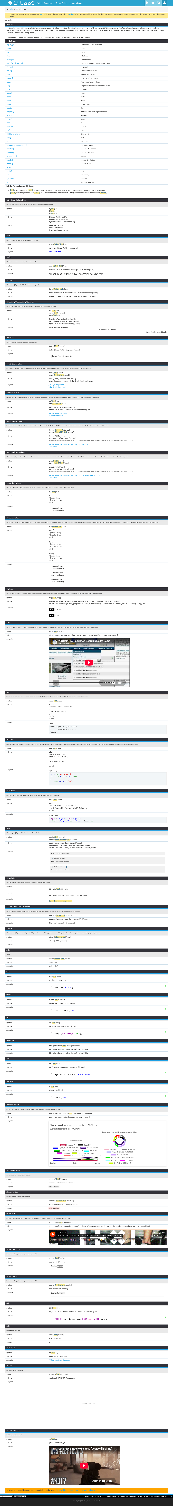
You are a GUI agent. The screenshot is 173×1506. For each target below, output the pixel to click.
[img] (8, 89)
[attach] (9, 115)
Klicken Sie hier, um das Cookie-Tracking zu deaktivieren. (76, 1490)
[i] (10, 45)
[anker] (9, 119)
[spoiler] (9, 160)
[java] (8, 138)
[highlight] (10, 60)
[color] (9, 49)
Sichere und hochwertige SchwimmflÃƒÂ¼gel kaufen (135, 1496)
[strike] (9, 171)
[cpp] (8, 123)
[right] (13, 63)
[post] (8, 82)
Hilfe (11, 9)
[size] (8, 52)
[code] (8, 97)
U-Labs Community (56, 416)
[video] (9, 93)
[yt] (7, 182)
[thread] (9, 78)
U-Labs (93, 1496)
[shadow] (10, 149)
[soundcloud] (11, 156)
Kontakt (87, 1496)
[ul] (7, 175)
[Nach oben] (171, 1496)
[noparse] (10, 112)
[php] (8, 101)
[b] (7, 45)
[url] (8, 75)
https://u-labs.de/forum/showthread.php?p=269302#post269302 (74, 475)
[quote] (9, 108)
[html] (8, 104)
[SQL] (8, 168)
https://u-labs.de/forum (58, 414)
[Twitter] (153, 3)
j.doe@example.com (56, 385)
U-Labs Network (75, 3)
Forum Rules (61, 3)
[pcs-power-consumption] (16, 145)
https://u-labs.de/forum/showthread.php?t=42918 (68, 444)
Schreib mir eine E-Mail (57, 387)
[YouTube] (147, 3)
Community (49, 3)
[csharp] (9, 127)
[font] (8, 56)
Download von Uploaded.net (62, 1360)
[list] (8, 86)
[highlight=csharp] (13, 134)
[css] (8, 130)
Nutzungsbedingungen (109, 1496)
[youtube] (10, 179)
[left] (8, 63)
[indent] (9, 67)
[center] (20, 63)
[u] (13, 45)
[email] (9, 71)
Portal (39, 3)
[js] (7, 142)
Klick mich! (53, 447)
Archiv (99, 1496)
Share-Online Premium (161, 1496)
